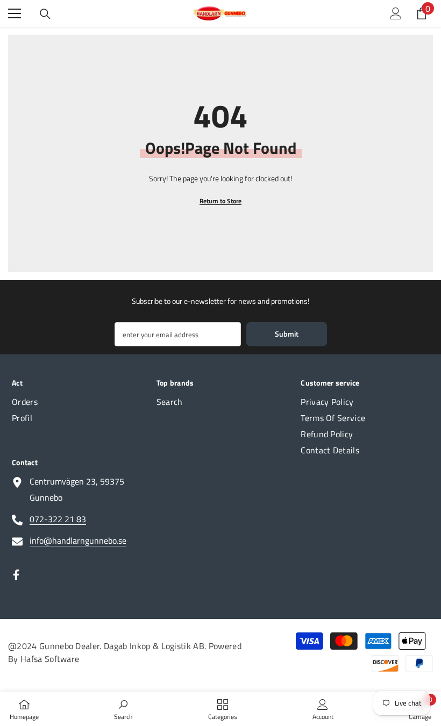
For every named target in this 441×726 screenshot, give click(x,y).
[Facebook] (16, 575)
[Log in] (396, 13)
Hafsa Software (49, 658)
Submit (286, 333)
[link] (123, 709)
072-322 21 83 (58, 519)
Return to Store (220, 201)
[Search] (45, 14)
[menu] (14, 13)
